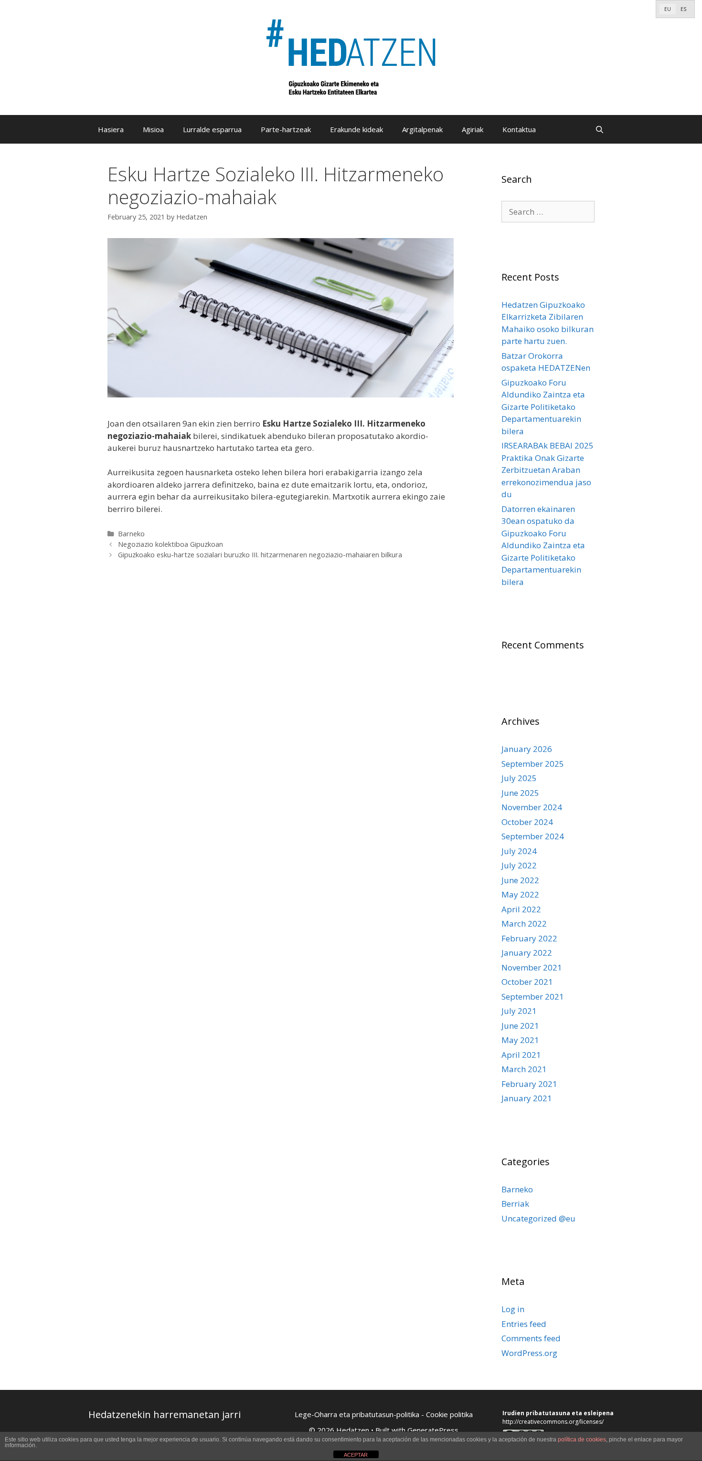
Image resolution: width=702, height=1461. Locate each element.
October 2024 (527, 821)
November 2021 (531, 967)
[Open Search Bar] (599, 129)
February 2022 (529, 938)
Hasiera (111, 129)
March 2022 (524, 923)
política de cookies (582, 1439)
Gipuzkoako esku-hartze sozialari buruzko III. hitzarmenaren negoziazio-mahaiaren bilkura (260, 554)
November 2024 (531, 807)
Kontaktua (519, 129)
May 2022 (520, 894)
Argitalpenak (422, 129)
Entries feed (523, 1323)
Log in (512, 1309)
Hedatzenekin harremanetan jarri (164, 1414)
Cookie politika (449, 1414)
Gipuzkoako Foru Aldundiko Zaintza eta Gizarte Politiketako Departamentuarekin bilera (543, 407)
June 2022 (520, 880)
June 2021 (520, 1025)
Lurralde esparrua (212, 129)
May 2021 (520, 1039)
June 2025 (520, 792)
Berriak (515, 1203)
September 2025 (532, 763)
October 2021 (527, 981)
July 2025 (519, 777)
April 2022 (521, 909)
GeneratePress (432, 1430)
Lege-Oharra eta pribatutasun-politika (357, 1414)
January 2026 (526, 748)
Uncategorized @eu (538, 1218)
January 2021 (526, 1098)
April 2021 (521, 1054)
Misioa (153, 129)
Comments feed (531, 1338)
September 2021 (532, 996)
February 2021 (529, 1083)
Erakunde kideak (356, 129)
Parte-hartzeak (286, 129)
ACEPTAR (356, 1455)
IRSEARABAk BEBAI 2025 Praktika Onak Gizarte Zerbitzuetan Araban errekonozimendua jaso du (547, 470)
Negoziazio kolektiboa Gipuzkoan (170, 544)
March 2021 (524, 1069)
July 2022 (519, 865)
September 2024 (532, 836)
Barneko (131, 533)
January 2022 (526, 952)
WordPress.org (529, 1352)
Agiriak (472, 129)
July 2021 (519, 1010)
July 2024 (519, 850)
